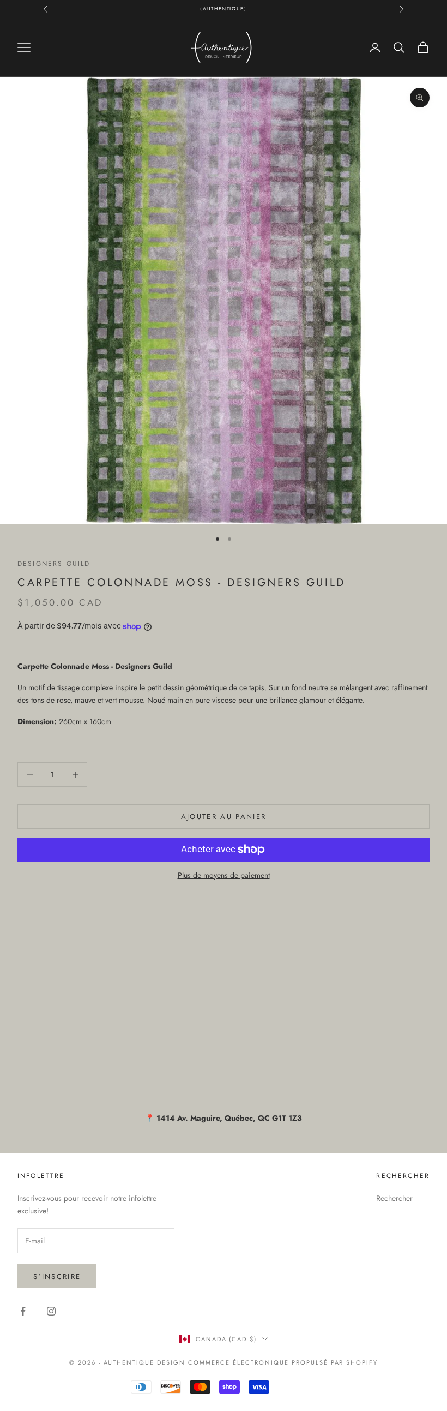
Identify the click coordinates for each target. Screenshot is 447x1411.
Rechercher (394, 1198)
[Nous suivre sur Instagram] (51, 1311)
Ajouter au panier (224, 816)
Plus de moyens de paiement (224, 875)
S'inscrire (57, 1276)
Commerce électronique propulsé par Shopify (283, 1362)
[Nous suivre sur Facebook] (22, 1311)
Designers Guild (53, 564)
